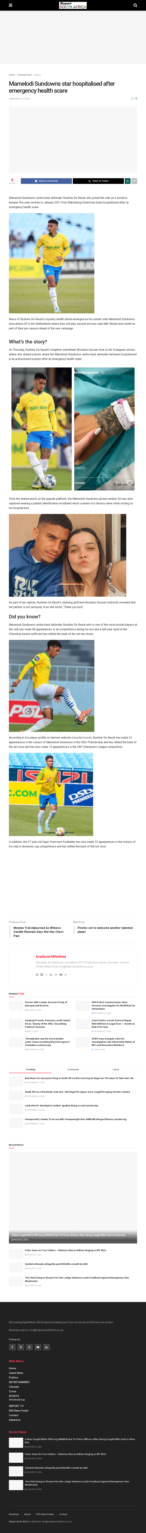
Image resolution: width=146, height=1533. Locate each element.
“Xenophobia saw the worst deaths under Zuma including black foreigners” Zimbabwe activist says (47, 1041)
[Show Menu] (10, 5)
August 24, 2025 (34, 1010)
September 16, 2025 (102, 1013)
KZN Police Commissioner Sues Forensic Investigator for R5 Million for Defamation (113, 1005)
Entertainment (25, 75)
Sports (38, 75)
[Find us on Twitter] (20, 1347)
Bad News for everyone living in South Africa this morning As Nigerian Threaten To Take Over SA (79, 1078)
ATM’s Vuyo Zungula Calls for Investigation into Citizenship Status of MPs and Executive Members (113, 1041)
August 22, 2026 (20, 1240)
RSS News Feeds (18, 1410)
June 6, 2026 (99, 1050)
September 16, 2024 (19, 98)
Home (12, 75)
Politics (13, 1377)
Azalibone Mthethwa (51, 956)
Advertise (14, 1419)
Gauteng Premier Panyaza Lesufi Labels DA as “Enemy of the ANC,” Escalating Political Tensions (47, 1023)
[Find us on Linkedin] (46, 1347)
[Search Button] (135, 5)
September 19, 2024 (35, 1050)
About (27, 1514)
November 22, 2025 (102, 1031)
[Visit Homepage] (73, 5)
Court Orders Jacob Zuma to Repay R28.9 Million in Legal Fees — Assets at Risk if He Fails (113, 1023)
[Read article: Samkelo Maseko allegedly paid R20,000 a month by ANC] (16, 1268)
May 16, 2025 (32, 1031)
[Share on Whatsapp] (128, 181)
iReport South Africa (18, 1521)
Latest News (16, 1373)
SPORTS (14, 1396)
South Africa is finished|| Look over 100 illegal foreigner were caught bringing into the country (77, 1092)
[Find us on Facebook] (12, 1347)
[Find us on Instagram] (29, 1347)
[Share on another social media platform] (134, 181)
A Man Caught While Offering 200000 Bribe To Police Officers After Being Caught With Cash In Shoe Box (69, 1235)
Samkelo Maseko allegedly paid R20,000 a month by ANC (56, 1264)
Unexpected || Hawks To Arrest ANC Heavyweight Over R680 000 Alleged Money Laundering (75, 1119)
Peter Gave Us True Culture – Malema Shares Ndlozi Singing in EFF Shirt (65, 1250)
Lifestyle (14, 1386)
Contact (13, 1415)
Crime (12, 1391)
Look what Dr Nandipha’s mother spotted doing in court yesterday (61, 1105)
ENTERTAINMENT (19, 1382)
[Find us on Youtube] (38, 1347)
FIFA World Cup (17, 1400)
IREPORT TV (16, 1406)
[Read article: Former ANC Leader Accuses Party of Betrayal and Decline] (16, 1006)
